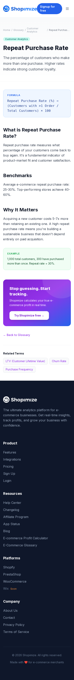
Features (9, 452)
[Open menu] (67, 8)
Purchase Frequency (19, 369)
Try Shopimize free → (29, 315)
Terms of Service (16, 632)
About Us (10, 610)
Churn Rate (59, 361)
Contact (9, 618)
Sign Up (9, 474)
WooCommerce (14, 581)
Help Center (12, 503)
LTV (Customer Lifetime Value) (25, 361)
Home (6, 30)
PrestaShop (12, 574)
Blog (6, 531)
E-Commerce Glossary (20, 545)
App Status (11, 524)
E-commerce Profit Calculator (25, 538)
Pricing (8, 466)
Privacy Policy (13, 625)
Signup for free (47, 8)
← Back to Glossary (16, 335)
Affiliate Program (15, 517)
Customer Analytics (32, 30)
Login (7, 481)
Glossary (18, 30)
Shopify (9, 567)
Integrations (12, 459)
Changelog (11, 510)
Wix (10, 588)
